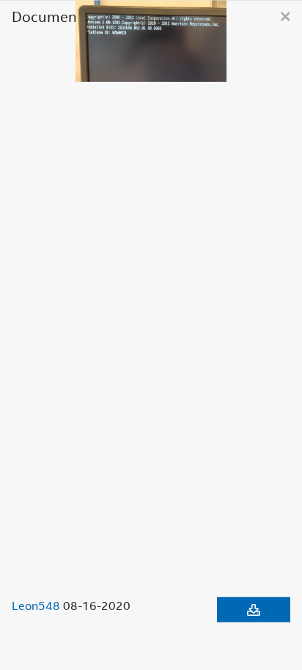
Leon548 (36, 605)
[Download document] (253, 609)
